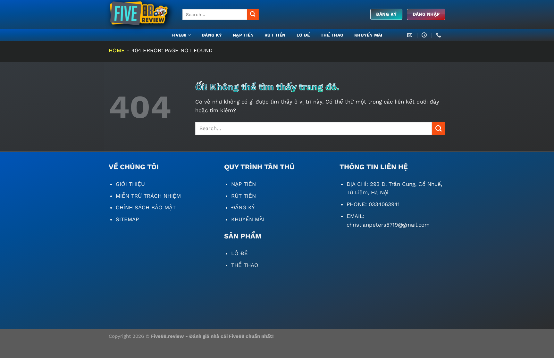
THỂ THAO (332, 35)
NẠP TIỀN (243, 35)
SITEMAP (127, 219)
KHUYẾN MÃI (368, 35)
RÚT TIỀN (274, 35)
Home (117, 50)
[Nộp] (253, 14)
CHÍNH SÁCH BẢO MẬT (146, 207)
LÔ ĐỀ (303, 35)
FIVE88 (179, 35)
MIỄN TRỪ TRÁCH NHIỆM (148, 196)
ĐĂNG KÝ (212, 35)
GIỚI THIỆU (130, 184)
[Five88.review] (141, 14)
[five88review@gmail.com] (410, 35)
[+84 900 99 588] (439, 35)
